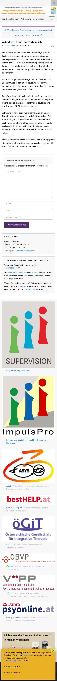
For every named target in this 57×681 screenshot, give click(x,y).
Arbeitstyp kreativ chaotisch (27, 35)
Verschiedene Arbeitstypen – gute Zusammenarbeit (30, 30)
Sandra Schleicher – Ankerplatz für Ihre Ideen (23, 18)
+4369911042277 (12, 268)
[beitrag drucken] (52, 45)
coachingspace (30, 289)
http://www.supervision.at (18, 370)
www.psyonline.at (14, 617)
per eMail (34, 272)
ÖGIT (8, 544)
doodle (22, 286)
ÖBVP (9, 566)
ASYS (8, 486)
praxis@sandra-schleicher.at (22, 250)
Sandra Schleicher (12, 45)
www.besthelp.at (14, 507)
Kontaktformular (18, 272)
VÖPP (9, 593)
